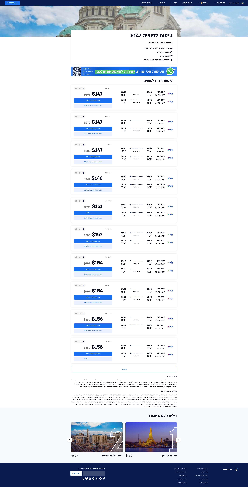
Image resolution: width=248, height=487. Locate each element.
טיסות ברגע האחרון (202, 468)
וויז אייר (161, 382)
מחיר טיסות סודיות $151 (93, 213)
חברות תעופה (147, 3)
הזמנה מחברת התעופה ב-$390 (93, 218)
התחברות (10, 3)
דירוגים (162, 3)
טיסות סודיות (234, 3)
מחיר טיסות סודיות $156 (93, 325)
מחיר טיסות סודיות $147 (93, 100)
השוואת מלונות (204, 482)
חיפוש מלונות (187, 3)
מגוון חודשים (153, 43)
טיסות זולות (221, 3)
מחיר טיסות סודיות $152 (93, 241)
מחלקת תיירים (166, 43)
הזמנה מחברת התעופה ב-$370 (93, 134)
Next (69, 440)
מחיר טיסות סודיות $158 (93, 354)
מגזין (175, 3)
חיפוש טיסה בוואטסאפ (201, 475)
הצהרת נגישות (182, 482)
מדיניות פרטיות (182, 479)
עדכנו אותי (76, 473)
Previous (178, 440)
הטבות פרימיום (204, 479)
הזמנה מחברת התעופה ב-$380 (93, 106)
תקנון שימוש (182, 475)
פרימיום (205, 3)
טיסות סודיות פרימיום (180, 468)
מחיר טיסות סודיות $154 (93, 269)
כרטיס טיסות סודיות (180, 472)
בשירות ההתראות (112, 404)
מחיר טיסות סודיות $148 (93, 185)
